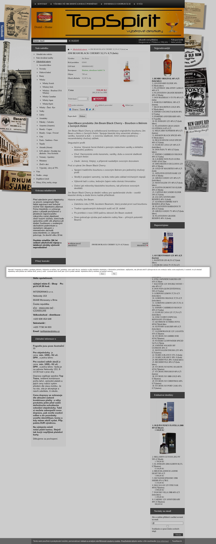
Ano (102, 274)
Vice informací (163, 541)
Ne (114, 274)
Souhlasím (177, 541)
